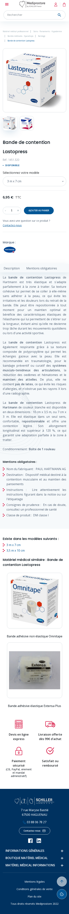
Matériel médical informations (30, 865)
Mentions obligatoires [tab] (41, 268)
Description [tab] (12, 268)
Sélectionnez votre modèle (21, 173)
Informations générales (25, 851)
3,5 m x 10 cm (15, 550)
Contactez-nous (32, 830)
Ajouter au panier (39, 210)
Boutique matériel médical (27, 858)
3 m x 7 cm (13, 545)
